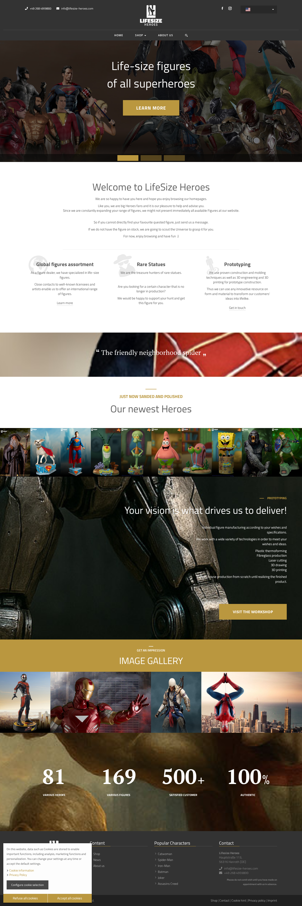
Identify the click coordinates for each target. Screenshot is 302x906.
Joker (161, 877)
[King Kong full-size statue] (257, 452)
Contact (224, 900)
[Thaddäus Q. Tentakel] (136, 452)
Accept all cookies (69, 898)
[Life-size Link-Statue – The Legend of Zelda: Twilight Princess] (287, 452)
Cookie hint (238, 900)
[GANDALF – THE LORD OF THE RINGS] (15, 452)
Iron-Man (164, 865)
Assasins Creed (168, 883)
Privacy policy (257, 900)
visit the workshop (253, 611)
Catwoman (165, 853)
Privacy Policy (18, 874)
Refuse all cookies (25, 898)
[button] (186, 35)
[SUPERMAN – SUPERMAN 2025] (76, 452)
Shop (139, 35)
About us (165, 35)
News (97, 859)
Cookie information (21, 870)
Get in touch (237, 307)
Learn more (151, 107)
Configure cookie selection (27, 885)
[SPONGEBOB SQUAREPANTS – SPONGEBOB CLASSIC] (227, 452)
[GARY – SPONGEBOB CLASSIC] (197, 452)
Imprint (272, 900)
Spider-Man (165, 859)
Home (118, 35)
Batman (163, 871)
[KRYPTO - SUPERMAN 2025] (45, 452)
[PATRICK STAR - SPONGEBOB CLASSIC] (166, 452)
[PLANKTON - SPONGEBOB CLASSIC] (106, 452)
